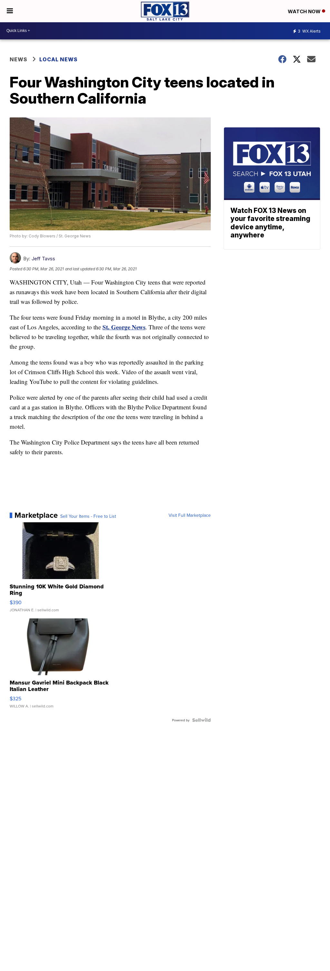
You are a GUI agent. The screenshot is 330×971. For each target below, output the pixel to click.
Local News (58, 59)
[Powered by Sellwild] (201, 720)
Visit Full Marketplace (190, 515)
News (18, 59)
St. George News (123, 327)
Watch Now (305, 11)
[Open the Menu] (10, 11)
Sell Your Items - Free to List (88, 516)
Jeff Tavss (43, 258)
